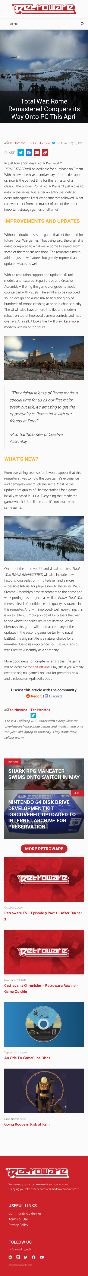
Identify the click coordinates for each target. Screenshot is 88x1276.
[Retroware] (44, 9)
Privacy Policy (18, 1225)
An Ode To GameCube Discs (27, 1058)
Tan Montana (41, 143)
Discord (55, 696)
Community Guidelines (25, 1213)
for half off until (38, 667)
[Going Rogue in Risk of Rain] (44, 1110)
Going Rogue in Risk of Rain (27, 1124)
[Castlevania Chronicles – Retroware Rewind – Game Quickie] (44, 971)
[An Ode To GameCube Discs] (44, 1044)
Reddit (36, 696)
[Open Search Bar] (82, 24)
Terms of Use (18, 1219)
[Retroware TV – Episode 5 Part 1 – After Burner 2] (44, 899)
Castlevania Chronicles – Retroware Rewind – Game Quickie (41, 989)
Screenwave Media (21, 1265)
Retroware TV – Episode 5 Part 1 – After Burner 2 (43, 916)
